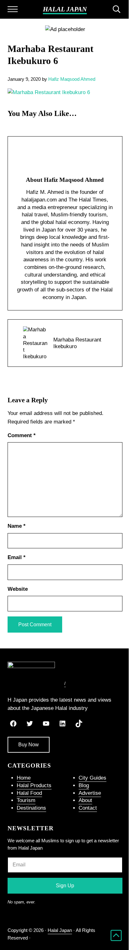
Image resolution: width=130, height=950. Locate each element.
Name (17, 526)
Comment (22, 435)
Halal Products (34, 785)
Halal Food (29, 793)
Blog (84, 785)
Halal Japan (65, 9)
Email (17, 557)
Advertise (90, 793)
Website (18, 589)
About (85, 800)
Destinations (31, 808)
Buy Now (28, 744)
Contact (88, 808)
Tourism (26, 800)
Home (24, 778)
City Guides (92, 778)
